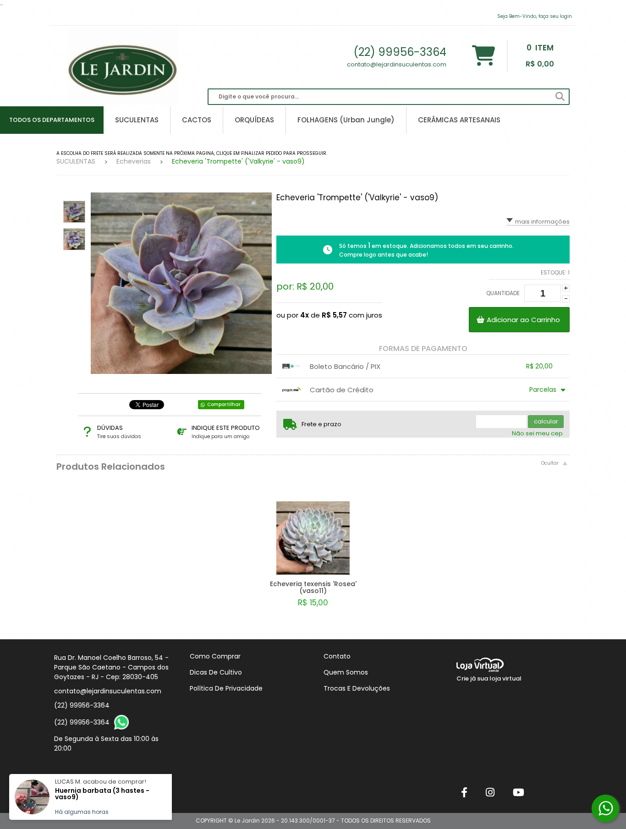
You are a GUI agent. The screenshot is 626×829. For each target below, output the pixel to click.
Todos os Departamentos (51, 119)
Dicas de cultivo (216, 672)
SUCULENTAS (75, 161)
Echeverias (133, 161)
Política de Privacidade (226, 688)
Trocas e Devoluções (357, 688)
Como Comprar (215, 656)
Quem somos (346, 672)
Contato (337, 656)
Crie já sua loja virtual (489, 678)
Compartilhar (224, 404)
